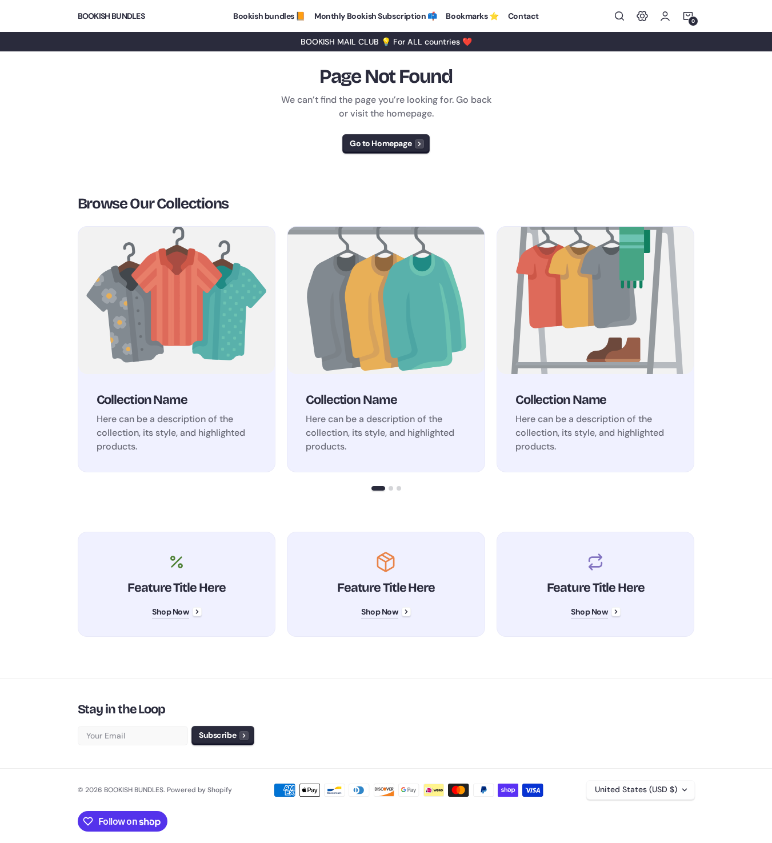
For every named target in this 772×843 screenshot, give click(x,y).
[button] (619, 16)
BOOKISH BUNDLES (133, 789)
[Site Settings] (642, 16)
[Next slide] (695, 349)
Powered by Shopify (199, 789)
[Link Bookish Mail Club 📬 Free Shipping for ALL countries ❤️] (386, 41)
